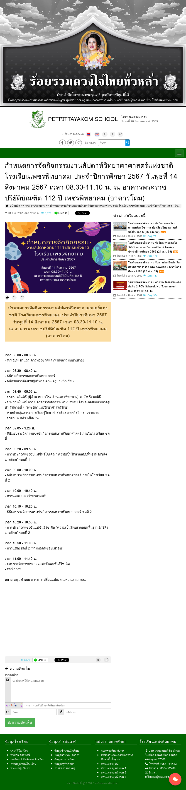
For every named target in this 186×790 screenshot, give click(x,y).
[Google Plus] (78, 143)
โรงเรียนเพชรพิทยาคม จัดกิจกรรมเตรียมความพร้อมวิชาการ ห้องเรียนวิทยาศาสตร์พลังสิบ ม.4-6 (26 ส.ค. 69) (152, 227)
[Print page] (7, 297)
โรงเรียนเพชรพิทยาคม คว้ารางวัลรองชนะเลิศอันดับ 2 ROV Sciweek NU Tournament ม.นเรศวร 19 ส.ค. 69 (154, 286)
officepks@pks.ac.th (157, 777)
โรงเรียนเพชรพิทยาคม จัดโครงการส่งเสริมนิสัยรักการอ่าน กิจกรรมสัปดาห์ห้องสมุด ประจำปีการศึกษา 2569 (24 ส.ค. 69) (153, 247)
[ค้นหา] (127, 142)
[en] (97, 134)
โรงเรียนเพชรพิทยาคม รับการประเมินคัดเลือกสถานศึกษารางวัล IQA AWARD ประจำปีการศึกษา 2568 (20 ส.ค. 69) (154, 266)
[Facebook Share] (62, 143)
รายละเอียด (11, 675)
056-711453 (169, 764)
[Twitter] (70, 143)
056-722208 (168, 768)
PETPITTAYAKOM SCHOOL (83, 119)
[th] (88, 134)
